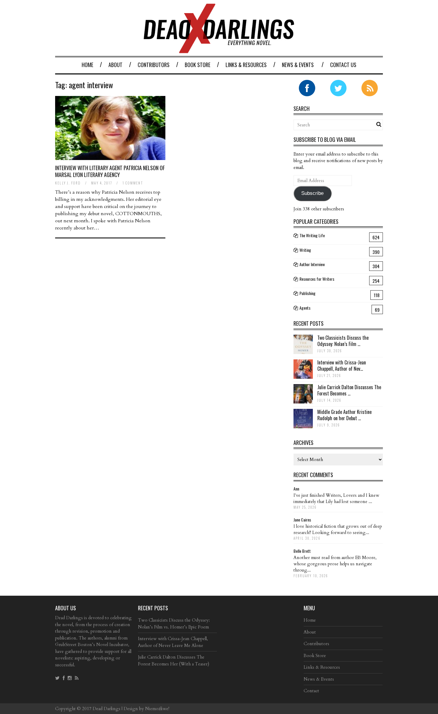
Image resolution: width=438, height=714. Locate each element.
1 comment (132, 183)
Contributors (154, 65)
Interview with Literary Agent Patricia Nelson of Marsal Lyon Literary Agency (110, 171)
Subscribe (312, 193)
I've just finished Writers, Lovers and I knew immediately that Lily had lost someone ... (336, 498)
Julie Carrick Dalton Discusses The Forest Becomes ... (349, 390)
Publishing (307, 293)
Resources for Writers (316, 279)
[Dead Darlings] (219, 50)
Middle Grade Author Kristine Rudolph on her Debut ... (344, 415)
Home (87, 65)
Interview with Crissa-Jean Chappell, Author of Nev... (341, 365)
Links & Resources (246, 65)
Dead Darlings (106, 709)
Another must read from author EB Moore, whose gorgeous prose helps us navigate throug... (335, 564)
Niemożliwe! (157, 709)
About (115, 65)
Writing (305, 250)
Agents (304, 308)
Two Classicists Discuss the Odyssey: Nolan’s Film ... (343, 340)
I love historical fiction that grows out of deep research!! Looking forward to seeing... (337, 529)
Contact (311, 691)
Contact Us (343, 65)
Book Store (197, 65)
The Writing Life (312, 235)
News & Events (298, 65)
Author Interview (312, 264)
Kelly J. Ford (68, 183)
